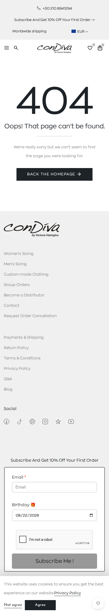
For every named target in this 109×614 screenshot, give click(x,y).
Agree (40, 605)
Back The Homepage (51, 174)
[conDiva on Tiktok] (19, 421)
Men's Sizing (15, 264)
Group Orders (17, 285)
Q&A (8, 379)
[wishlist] (90, 48)
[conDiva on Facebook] (6, 421)
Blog (8, 389)
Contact (11, 306)
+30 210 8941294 (57, 8)
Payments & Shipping (24, 337)
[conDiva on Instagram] (45, 421)
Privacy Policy (17, 369)
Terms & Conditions (22, 358)
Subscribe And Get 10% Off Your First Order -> (54, 20)
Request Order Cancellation (30, 316)
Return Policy (16, 348)
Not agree (13, 605)
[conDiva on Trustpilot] (58, 421)
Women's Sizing (18, 254)
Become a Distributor (24, 295)
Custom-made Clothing (26, 274)
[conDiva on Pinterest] (32, 421)
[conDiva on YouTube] (71, 421)
